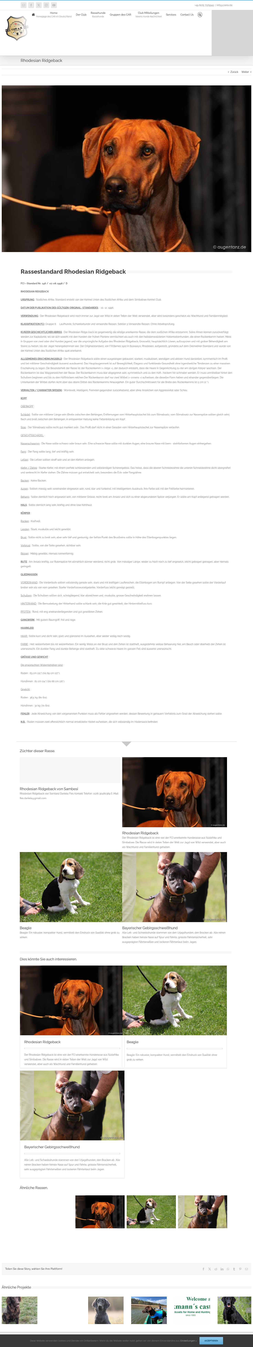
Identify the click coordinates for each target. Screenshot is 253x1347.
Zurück (234, 72)
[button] (200, 14)
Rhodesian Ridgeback (140, 833)
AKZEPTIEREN (211, 1340)
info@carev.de (224, 5)
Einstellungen (188, 1340)
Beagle (25, 928)
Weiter (245, 72)
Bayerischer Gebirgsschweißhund (150, 928)
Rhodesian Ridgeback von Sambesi (49, 789)
